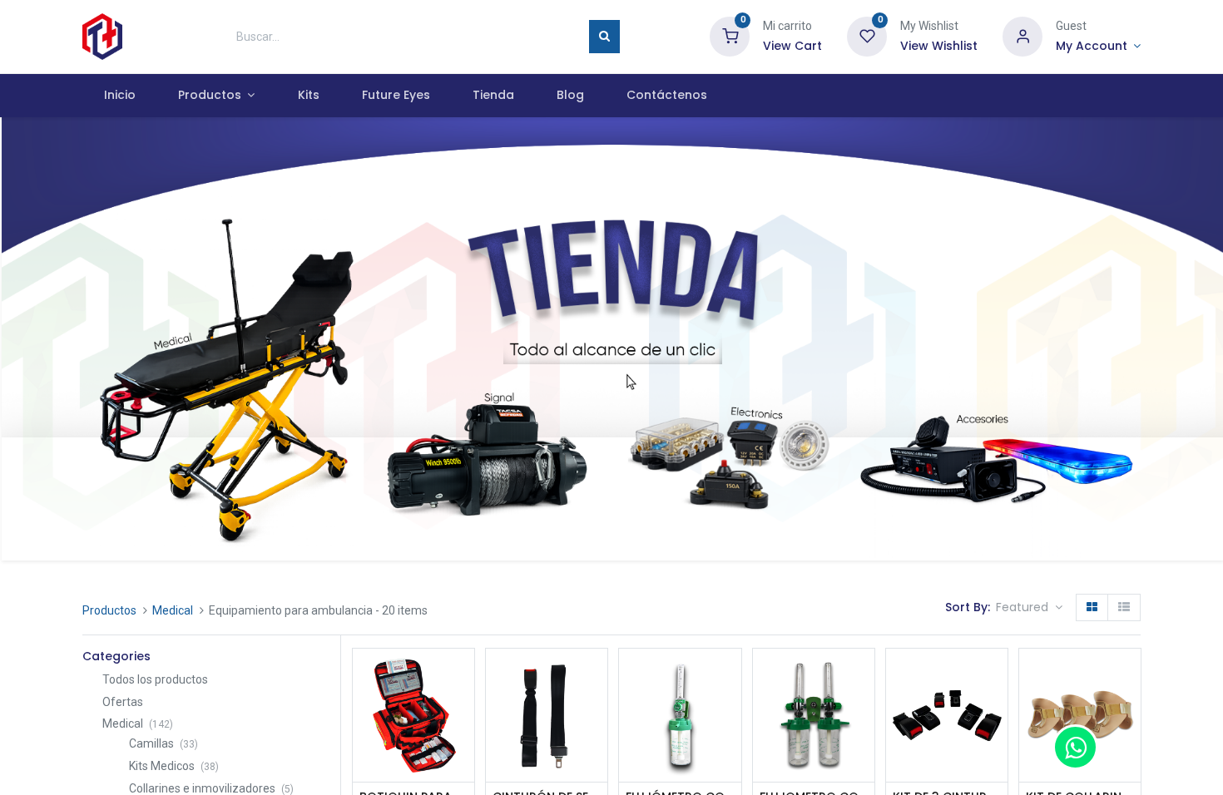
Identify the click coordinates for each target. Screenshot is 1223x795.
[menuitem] (119, 95)
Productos (109, 610)
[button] (1029, 608)
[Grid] (1092, 608)
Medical (172, 610)
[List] (1124, 608)
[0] (730, 35)
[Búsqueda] (604, 36)
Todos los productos (155, 679)
